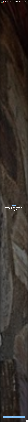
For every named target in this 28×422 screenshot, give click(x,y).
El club (5, 1)
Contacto (23, 1)
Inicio (3, 1)
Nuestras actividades (11, 1)
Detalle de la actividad (14, 420)
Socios (7, 1)
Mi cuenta (26, 1)
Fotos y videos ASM (16, 1)
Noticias (20, 1)
